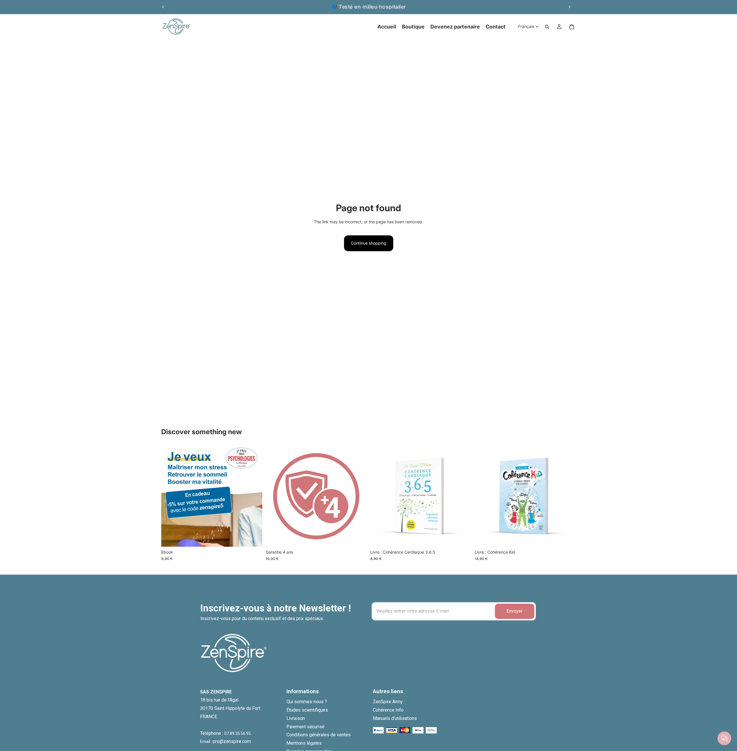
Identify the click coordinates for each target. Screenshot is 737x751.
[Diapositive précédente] (163, 7)
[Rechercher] (547, 26)
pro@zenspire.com (232, 741)
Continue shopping (368, 243)
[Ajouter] (253, 538)
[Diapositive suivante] (569, 7)
